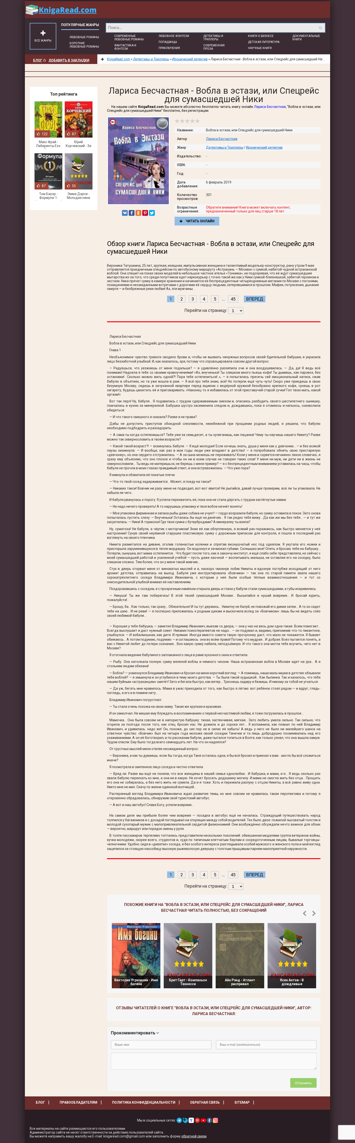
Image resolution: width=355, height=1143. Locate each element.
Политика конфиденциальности (143, 1102)
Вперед (254, 299)
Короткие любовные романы (84, 45)
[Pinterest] (145, 213)
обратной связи (193, 1136)
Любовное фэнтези (174, 36)
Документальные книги (306, 37)
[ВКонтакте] (125, 213)
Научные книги (260, 48)
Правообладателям (78, 1102)
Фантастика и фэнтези (125, 47)
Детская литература (263, 42)
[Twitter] (152, 213)
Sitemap (242, 1102)
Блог (37, 60)
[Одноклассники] (138, 213)
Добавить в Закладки (69, 60)
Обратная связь (205, 1102)
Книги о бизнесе (261, 36)
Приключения (169, 48)
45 (233, 299)
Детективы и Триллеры (213, 37)
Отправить (303, 1083)
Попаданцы (168, 42)
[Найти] (320, 27)
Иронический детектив (264, 147)
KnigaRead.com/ (61, 9)
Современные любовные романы (129, 37)
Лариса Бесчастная (270, 107)
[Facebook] (132, 213)
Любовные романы (84, 37)
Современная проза (214, 47)
